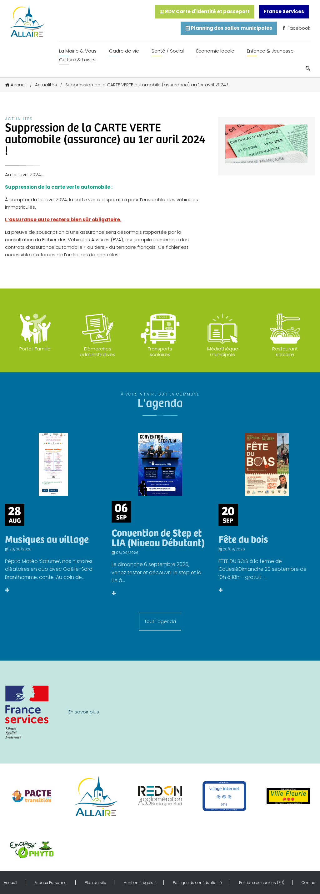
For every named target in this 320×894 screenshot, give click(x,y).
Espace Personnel (51, 882)
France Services (284, 11)
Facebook (298, 28)
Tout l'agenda (160, 621)
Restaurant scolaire (285, 351)
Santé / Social (168, 51)
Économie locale (215, 51)
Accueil (19, 85)
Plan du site (95, 882)
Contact (309, 882)
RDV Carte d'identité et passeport (207, 11)
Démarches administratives (97, 351)
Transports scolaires (160, 351)
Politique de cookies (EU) (261, 882)
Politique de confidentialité (197, 882)
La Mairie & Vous (78, 51)
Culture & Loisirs (77, 59)
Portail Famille (35, 348)
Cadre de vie (124, 51)
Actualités (46, 85)
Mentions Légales (139, 882)
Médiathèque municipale (222, 351)
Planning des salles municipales (231, 28)
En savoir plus (83, 711)
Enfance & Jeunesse (270, 51)
